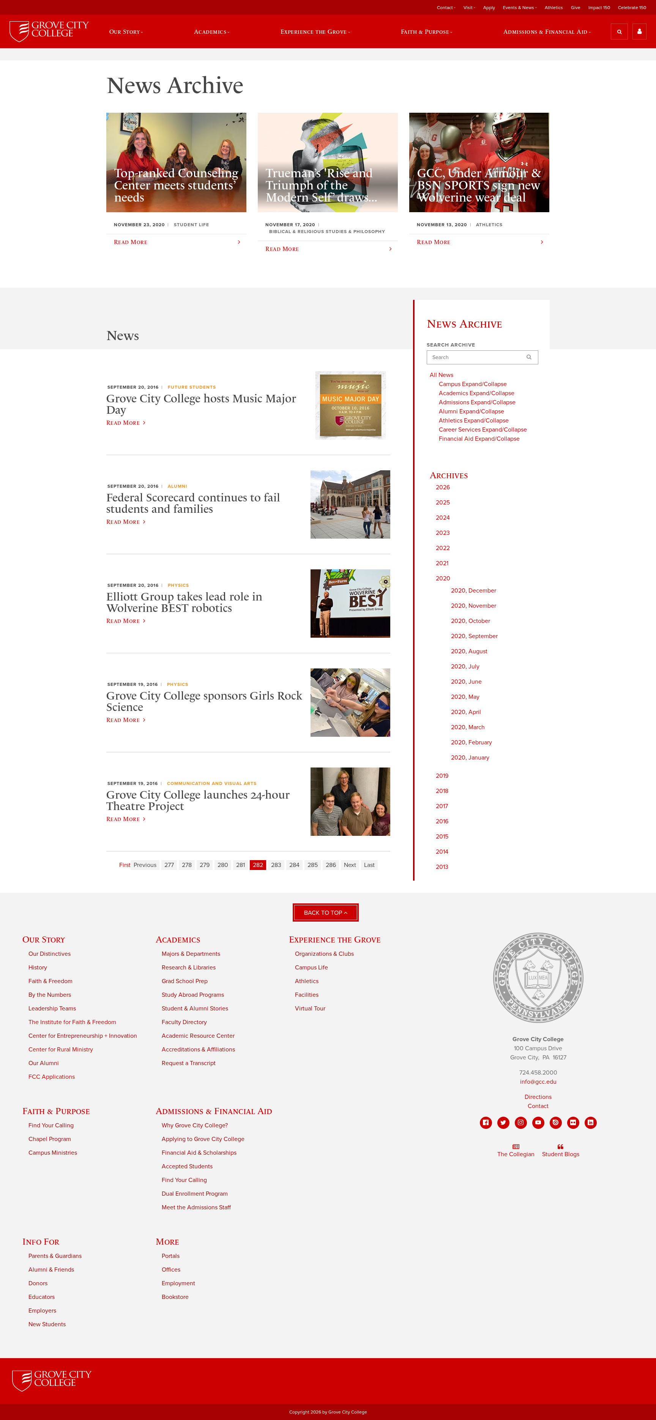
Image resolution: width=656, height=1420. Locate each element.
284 (294, 865)
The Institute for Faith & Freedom (72, 1022)
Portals (171, 1256)
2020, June (466, 682)
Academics (178, 939)
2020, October (470, 621)
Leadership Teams (52, 1008)
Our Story (43, 939)
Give (575, 7)
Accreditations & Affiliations (198, 1049)
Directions (538, 1097)
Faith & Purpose (56, 1111)
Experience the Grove (335, 939)
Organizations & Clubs (324, 954)
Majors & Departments (191, 954)
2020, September (474, 636)
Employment (178, 1283)
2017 (442, 806)
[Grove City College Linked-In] (591, 1123)
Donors (37, 1283)
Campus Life (311, 967)
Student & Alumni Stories (195, 1008)
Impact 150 (599, 7)
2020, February (471, 742)
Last (369, 865)
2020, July (465, 666)
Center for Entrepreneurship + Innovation (82, 1036)
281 (240, 865)
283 (276, 865)
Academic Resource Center (198, 1036)
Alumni (177, 486)
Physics (178, 585)
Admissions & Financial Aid (214, 1111)
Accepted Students (187, 1166)
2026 (443, 487)
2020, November (473, 606)
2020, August (469, 651)
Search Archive (451, 345)
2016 (442, 821)
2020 (443, 578)
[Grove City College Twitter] (503, 1123)
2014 (442, 852)
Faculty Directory (184, 1022)
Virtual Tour (310, 1008)
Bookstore (175, 1297)
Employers (42, 1310)
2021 (442, 563)
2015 (442, 836)
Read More (123, 422)
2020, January (470, 757)
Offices (171, 1269)
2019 (442, 776)
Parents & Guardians (55, 1256)
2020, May (465, 697)
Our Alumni (43, 1063)
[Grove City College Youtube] (538, 1123)
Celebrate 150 (632, 7)
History (37, 967)
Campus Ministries (52, 1153)
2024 (443, 518)
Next (350, 865)
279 (205, 865)
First (125, 865)
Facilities (307, 995)
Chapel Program (49, 1139)
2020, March (468, 727)
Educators (41, 1297)
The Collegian (516, 1154)
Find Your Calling (51, 1125)
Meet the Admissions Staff (196, 1207)
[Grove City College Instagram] (521, 1123)
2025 (443, 502)
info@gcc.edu (538, 1082)
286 (331, 865)
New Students (47, 1324)
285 (313, 865)
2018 (442, 791)
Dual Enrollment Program (195, 1194)
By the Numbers (49, 995)
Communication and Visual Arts (212, 783)
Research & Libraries (189, 967)
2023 (443, 533)
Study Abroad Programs (193, 995)
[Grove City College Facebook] (486, 1123)
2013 (442, 867)
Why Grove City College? (195, 1125)
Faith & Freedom (50, 981)
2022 (443, 548)
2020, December (473, 590)
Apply (489, 7)
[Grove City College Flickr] (573, 1123)
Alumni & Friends (51, 1269)
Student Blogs (560, 1154)
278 (187, 865)
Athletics (554, 7)
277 (169, 865)
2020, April (466, 712)
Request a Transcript (189, 1063)
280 (223, 865)
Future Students (192, 387)
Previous (145, 865)
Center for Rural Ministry (60, 1049)
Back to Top (324, 913)
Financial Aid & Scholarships (199, 1153)
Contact (538, 1106)
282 (258, 865)
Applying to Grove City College (203, 1139)
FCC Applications (51, 1077)
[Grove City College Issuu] (556, 1123)
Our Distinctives (49, 954)
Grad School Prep (185, 981)
